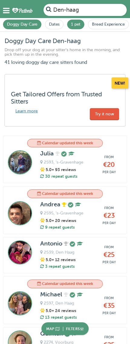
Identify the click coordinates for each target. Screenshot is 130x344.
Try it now (104, 114)
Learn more (26, 111)
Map (50, 329)
